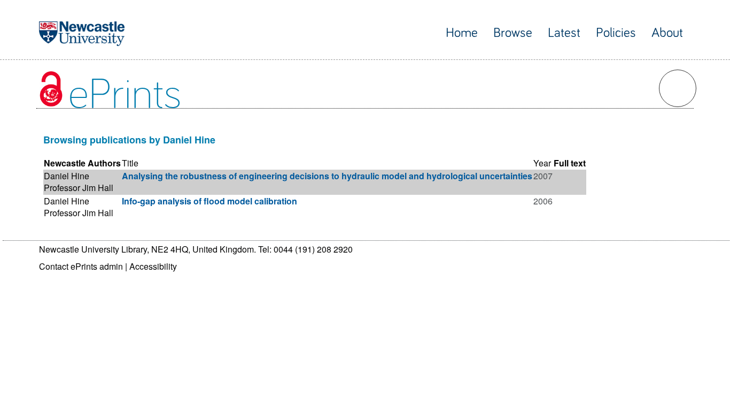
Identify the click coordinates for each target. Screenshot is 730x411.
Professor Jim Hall (78, 187)
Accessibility (153, 266)
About (667, 33)
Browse (512, 33)
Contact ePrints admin (81, 266)
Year (542, 163)
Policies (616, 33)
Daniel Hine (66, 176)
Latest (564, 33)
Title (130, 163)
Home (462, 33)
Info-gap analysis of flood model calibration (209, 201)
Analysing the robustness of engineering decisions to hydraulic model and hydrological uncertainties (327, 176)
